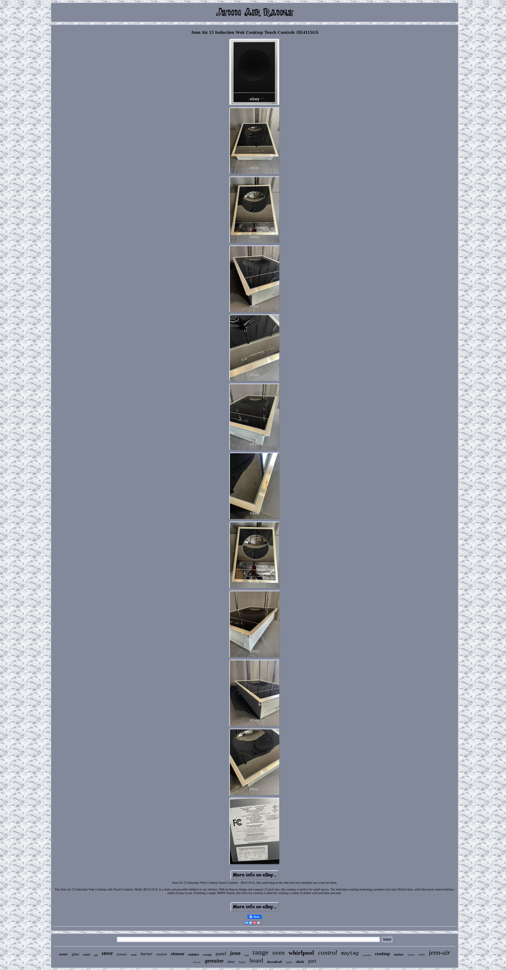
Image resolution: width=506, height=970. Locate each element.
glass (75, 954)
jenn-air (439, 952)
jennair (122, 954)
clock (300, 962)
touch (134, 954)
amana (411, 954)
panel (221, 953)
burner (147, 953)
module (162, 954)
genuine (214, 961)
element (177, 953)
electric (197, 962)
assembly (367, 955)
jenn (235, 953)
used (247, 955)
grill (96, 955)
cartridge (207, 954)
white (421, 954)
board (256, 960)
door (231, 961)
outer (289, 962)
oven (278, 952)
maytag (350, 953)
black (242, 962)
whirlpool (301, 952)
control (327, 952)
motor (63, 954)
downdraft (274, 962)
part (312, 961)
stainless (193, 954)
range (260, 952)
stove (107, 953)
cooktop (382, 953)
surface (399, 954)
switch (86, 954)
